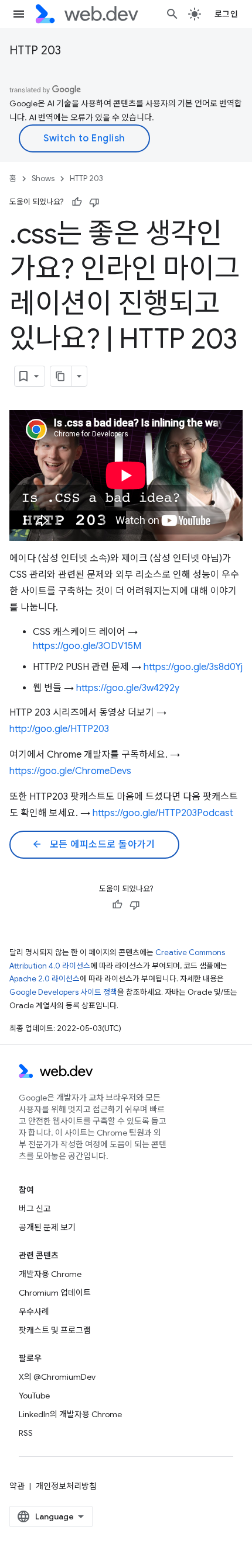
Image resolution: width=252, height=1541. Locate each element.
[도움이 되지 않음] (94, 202)
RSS (26, 1433)
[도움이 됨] (77, 202)
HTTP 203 (35, 50)
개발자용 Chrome (50, 1274)
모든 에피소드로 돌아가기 (93, 845)
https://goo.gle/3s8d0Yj (193, 667)
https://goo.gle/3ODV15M (87, 646)
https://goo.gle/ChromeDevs (70, 771)
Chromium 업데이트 (55, 1292)
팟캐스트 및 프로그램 (55, 1330)
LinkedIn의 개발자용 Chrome (70, 1414)
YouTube (34, 1395)
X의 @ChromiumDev (57, 1377)
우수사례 (34, 1311)
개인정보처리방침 (66, 1486)
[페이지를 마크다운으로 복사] (60, 376)
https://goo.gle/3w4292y (127, 688)
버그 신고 (35, 1208)
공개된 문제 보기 (47, 1227)
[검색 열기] (172, 14)
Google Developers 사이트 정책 (63, 992)
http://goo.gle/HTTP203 (59, 729)
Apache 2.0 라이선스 (44, 979)
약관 (17, 1486)
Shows (43, 178)
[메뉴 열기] (18, 14)
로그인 (226, 14)
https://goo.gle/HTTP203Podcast (163, 813)
